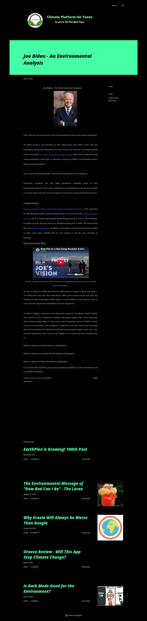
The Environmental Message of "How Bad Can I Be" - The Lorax (53, 486)
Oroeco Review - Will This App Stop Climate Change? (52, 554)
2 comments (34, 499)
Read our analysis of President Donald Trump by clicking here (49, 353)
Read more (86, 459)
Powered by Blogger (75, 615)
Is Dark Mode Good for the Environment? (49, 588)
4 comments (34, 459)
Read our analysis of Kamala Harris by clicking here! (45, 345)
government (112, 101)
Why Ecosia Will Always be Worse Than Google (56, 520)
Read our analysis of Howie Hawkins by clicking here (45, 361)
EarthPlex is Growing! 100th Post (55, 449)
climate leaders (113, 98)
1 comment (34, 567)
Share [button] (110, 86)
